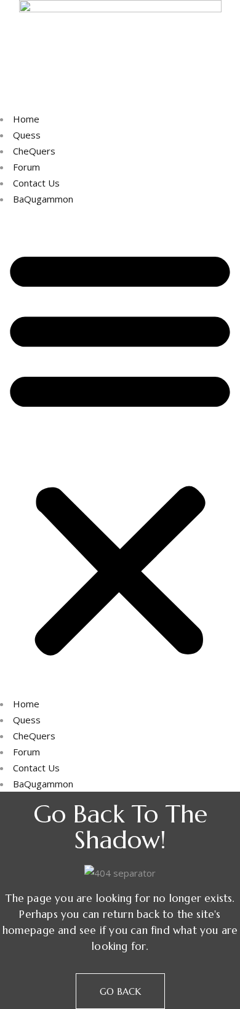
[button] (120, 451)
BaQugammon (43, 199)
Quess (27, 135)
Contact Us (36, 183)
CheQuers (34, 151)
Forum (26, 167)
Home (26, 119)
